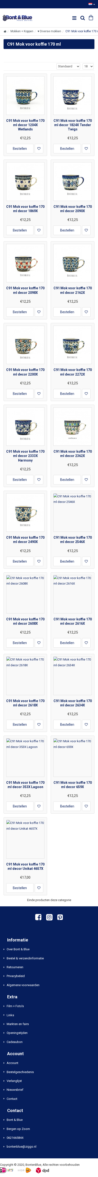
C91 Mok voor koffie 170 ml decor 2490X (25, 540)
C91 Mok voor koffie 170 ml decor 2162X (73, 290)
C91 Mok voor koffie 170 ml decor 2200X (25, 372)
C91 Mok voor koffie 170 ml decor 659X (73, 785)
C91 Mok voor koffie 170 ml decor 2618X (25, 703)
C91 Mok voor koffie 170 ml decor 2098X (25, 290)
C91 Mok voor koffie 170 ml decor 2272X (73, 372)
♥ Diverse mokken (49, 31)
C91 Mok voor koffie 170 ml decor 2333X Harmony (25, 456)
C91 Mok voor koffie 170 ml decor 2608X (25, 621)
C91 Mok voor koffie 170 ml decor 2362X (73, 454)
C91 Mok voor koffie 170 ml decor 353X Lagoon (25, 785)
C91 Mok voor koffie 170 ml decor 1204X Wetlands (25, 125)
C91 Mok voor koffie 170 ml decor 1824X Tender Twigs (73, 125)
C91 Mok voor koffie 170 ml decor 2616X (73, 621)
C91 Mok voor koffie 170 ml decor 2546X (73, 540)
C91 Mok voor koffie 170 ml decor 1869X (25, 209)
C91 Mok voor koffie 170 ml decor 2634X (73, 703)
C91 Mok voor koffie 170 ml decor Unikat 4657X (25, 866)
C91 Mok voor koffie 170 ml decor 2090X (73, 209)
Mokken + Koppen (21, 31)
